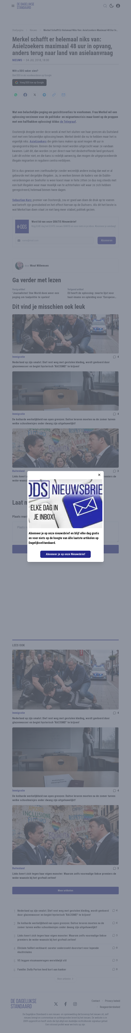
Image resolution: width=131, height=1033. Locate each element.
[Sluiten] (99, 475)
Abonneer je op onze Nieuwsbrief (65, 554)
